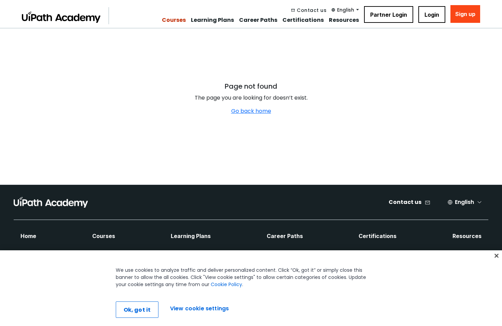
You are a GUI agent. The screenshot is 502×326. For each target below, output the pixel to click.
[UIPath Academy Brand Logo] (51, 202)
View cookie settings (199, 309)
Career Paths (258, 20)
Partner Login (388, 14)
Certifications (303, 20)
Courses (174, 20)
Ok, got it (137, 310)
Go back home (251, 111)
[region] (251, 288)
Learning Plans (212, 20)
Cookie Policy (226, 284)
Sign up (465, 14)
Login (431, 14)
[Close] (496, 256)
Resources (344, 20)
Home (28, 236)
